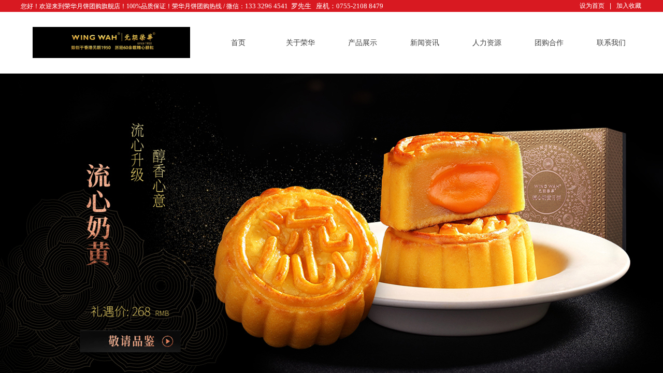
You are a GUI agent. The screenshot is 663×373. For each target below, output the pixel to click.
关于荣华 (300, 43)
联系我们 (611, 43)
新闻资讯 (424, 43)
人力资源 (486, 43)
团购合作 (549, 43)
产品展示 (362, 43)
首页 (238, 43)
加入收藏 (628, 5)
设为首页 (592, 5)
